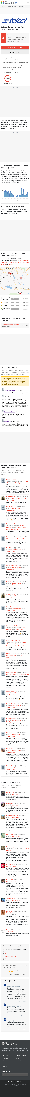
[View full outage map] (15, 281)
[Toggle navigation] (28, 2)
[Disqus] (15, 406)
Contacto (4, 1066)
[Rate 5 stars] (20, 971)
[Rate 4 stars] (17, 971)
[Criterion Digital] (15, 1081)
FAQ (3, 1061)
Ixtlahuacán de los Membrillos (10, 324)
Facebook (18, 1061)
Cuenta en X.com (9, 954)
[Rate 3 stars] (15, 971)
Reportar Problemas (16, 47)
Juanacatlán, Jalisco (12, 585)
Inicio (2, 6)
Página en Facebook (10, 956)
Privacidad (4, 1064)
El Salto (20, 262)
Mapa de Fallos (15, 52)
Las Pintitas (13, 262)
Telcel (15, 6)
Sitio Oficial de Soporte (11, 959)
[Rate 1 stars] (9, 971)
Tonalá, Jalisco (19, 483)
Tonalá (10, 264)
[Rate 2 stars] (12, 971)
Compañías (8, 6)
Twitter (17, 1058)
